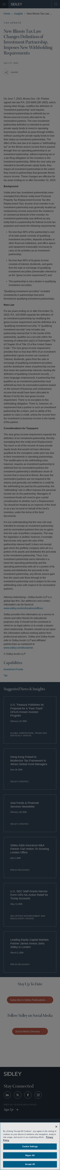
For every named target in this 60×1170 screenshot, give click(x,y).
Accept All (30, 1164)
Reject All (30, 1155)
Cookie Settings (30, 1146)
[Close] (56, 1126)
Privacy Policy (10, 1140)
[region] (30, 1146)
